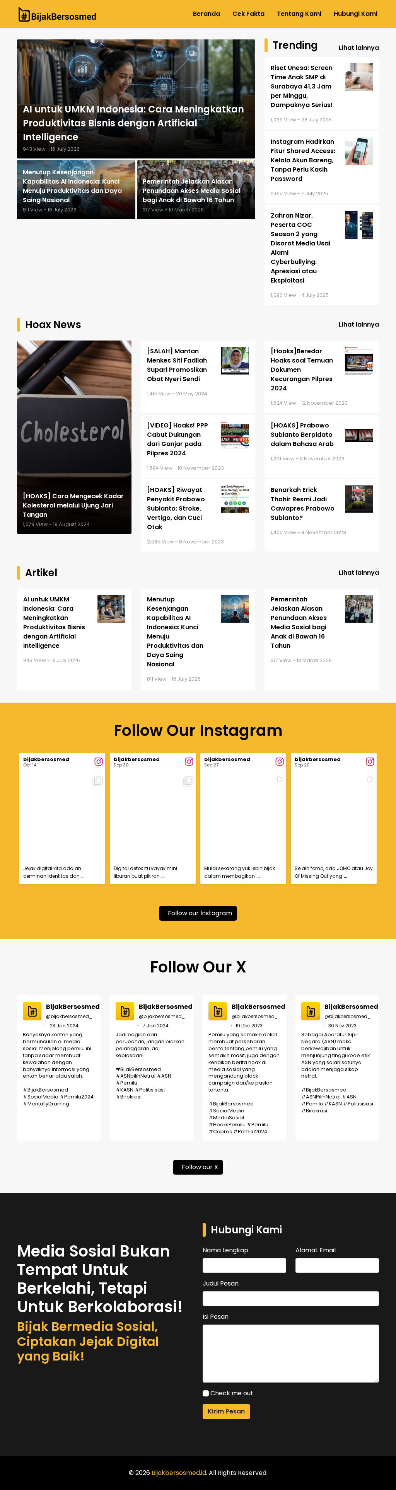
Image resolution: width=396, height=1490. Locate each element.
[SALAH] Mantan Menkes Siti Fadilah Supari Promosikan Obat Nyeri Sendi (177, 365)
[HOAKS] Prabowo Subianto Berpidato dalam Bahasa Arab (302, 434)
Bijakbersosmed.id (179, 1472)
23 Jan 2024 (64, 1025)
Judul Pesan (221, 1283)
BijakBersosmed (73, 1006)
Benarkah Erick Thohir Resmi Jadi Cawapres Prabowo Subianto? (303, 503)
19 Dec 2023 (249, 1025)
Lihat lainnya (359, 47)
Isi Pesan (216, 1316)
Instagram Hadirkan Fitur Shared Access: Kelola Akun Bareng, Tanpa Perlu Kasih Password (303, 160)
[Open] (62, 817)
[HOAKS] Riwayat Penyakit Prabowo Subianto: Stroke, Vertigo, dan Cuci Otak (176, 508)
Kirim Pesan (226, 1411)
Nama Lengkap (225, 1250)
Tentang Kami (299, 13)
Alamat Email (315, 1250)
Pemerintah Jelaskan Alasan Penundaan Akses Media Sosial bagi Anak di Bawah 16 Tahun (191, 190)
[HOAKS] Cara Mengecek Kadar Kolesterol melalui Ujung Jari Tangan (73, 505)
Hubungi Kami (355, 13)
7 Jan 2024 (156, 1025)
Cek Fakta (248, 13)
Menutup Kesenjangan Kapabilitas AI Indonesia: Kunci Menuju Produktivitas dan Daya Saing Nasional (72, 186)
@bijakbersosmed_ (69, 1016)
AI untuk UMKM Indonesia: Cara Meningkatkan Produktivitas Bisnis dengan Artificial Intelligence (133, 123)
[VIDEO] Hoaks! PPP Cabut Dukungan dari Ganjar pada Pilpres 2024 (177, 439)
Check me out (231, 1393)
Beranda (206, 13)
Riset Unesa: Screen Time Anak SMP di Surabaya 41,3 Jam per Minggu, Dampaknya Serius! (302, 86)
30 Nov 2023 (342, 1025)
